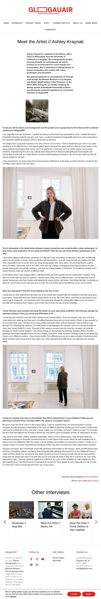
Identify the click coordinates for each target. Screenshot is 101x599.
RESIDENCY (17, 23)
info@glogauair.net (84, 568)
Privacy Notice (58, 558)
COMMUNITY (50, 30)
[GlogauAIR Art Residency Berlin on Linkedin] (37, 564)
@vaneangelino (91, 477)
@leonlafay (93, 481)
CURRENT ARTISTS (61, 23)
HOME (6, 23)
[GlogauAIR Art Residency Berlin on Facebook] (31, 559)
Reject (88, 594)
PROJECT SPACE (33, 23)
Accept (74, 594)
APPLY (47, 23)
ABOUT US (77, 23)
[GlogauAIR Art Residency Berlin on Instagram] (37, 559)
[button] (5, 522)
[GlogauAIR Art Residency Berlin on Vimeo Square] (31, 564)
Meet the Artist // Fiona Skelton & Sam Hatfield (79, 526)
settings (13, 596)
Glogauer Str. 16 (83, 561)
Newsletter (56, 561)
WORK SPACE (91, 23)
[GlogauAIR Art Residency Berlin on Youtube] (42, 559)
